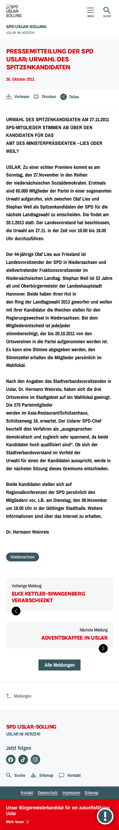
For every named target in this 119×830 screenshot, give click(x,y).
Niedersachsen (23, 557)
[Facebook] (11, 759)
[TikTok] (23, 759)
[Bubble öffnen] (105, 816)
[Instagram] (35, 759)
